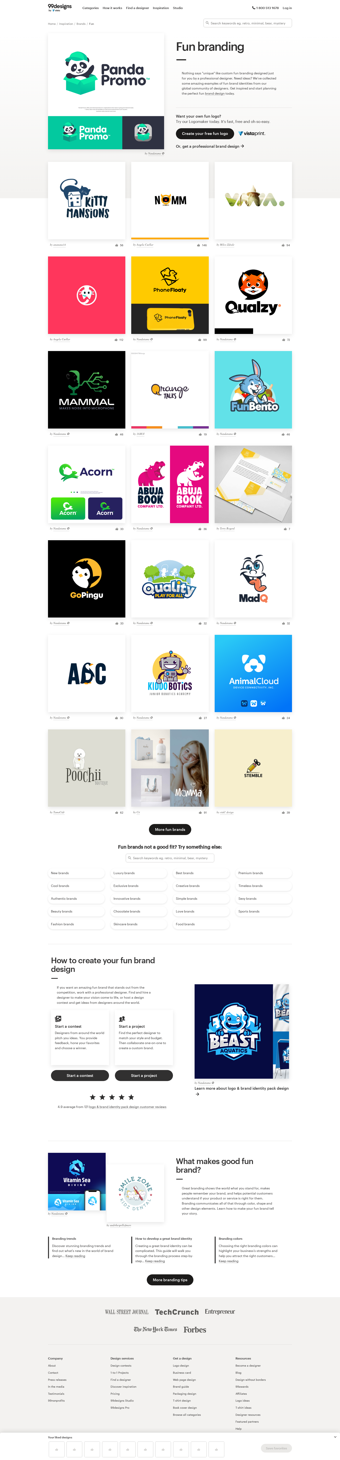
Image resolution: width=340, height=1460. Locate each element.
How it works (112, 8)
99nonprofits (56, 1400)
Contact (53, 1372)
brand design (215, 93)
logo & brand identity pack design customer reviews (127, 1107)
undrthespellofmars (120, 1225)
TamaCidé (59, 812)
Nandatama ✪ (156, 153)
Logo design (181, 1365)
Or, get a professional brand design (207, 146)
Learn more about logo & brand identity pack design (242, 1088)
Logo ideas (243, 1400)
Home (52, 23)
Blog (238, 1372)
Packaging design (184, 1393)
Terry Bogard (227, 528)
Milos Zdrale (227, 244)
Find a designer (137, 8)
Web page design (184, 1379)
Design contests (121, 1365)
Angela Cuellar (145, 244)
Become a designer (248, 1365)
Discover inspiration (123, 1386)
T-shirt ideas (243, 1407)
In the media (56, 1386)
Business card (182, 1372)
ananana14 (59, 244)
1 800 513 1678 (267, 8)
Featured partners (247, 1421)
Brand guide (181, 1386)
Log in (287, 8)
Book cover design (185, 1407)
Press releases (57, 1379)
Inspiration (161, 8)
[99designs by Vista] (60, 8)
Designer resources (248, 1414)
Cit (138, 812)
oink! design (227, 812)
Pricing (115, 1393)
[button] (335, 1437)
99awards (242, 1386)
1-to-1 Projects (120, 1372)
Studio (178, 8)
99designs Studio (122, 1400)
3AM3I (140, 434)
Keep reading (75, 1256)
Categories (90, 8)
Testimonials (56, 1393)
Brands (81, 23)
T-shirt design (182, 1400)
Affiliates (241, 1393)
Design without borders (251, 1379)
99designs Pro (120, 1407)
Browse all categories (187, 1414)
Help (239, 1428)
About (52, 1365)
